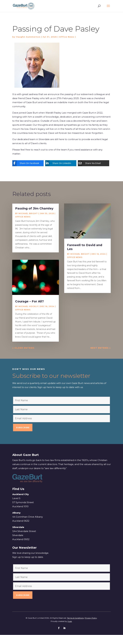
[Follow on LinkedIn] (64, 628)
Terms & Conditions (75, 618)
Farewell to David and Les (84, 247)
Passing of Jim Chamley (34, 208)
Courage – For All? (29, 301)
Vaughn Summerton (28, 37)
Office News (66, 37)
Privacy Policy (91, 618)
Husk (70, 621)
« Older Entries (23, 348)
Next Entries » (100, 348)
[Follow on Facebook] (58, 628)
